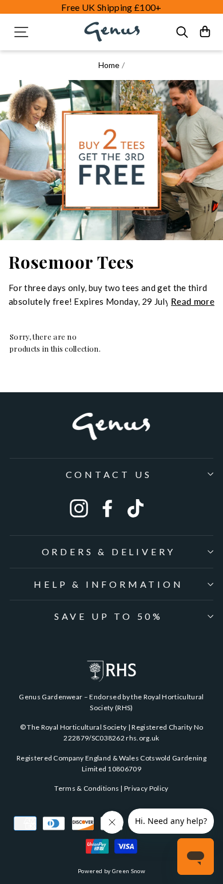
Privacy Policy (146, 788)
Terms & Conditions (86, 788)
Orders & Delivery (109, 551)
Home (109, 65)
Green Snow (128, 870)
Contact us (109, 474)
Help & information (108, 584)
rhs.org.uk (142, 738)
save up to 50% (108, 616)
